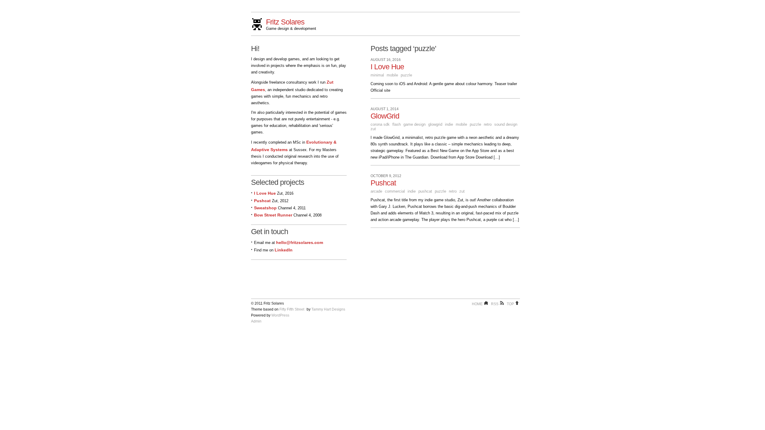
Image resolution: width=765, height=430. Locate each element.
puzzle (406, 75)
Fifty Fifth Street (291, 309)
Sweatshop (265, 207)
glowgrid (435, 124)
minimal (377, 75)
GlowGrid (385, 116)
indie (449, 124)
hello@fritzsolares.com (299, 242)
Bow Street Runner (273, 215)
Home (477, 304)
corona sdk (380, 124)
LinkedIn (284, 250)
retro (488, 124)
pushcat (425, 191)
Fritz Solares (285, 22)
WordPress (280, 315)
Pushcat (383, 183)
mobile (392, 75)
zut (373, 129)
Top (510, 304)
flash (396, 124)
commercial (395, 191)
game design (414, 124)
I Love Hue (387, 66)
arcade (376, 191)
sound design (505, 124)
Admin (256, 321)
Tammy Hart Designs (328, 309)
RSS (494, 304)
